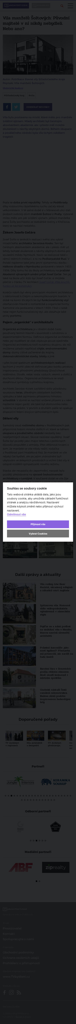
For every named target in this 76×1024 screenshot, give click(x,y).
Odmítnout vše (16, 514)
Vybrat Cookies (38, 533)
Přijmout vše (38, 524)
